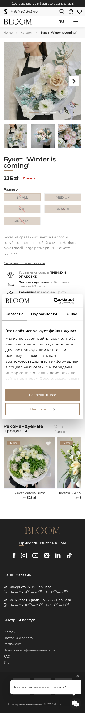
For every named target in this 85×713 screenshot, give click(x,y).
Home (8, 32)
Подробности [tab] (44, 314)
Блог (7, 662)
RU (61, 21)
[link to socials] (14, 555)
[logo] (18, 22)
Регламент (12, 644)
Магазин (11, 632)
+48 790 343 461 (25, 11)
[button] (75, 22)
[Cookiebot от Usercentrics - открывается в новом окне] (60, 301)
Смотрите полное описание (24, 263)
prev (11, 81)
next (74, 81)
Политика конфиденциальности (29, 650)
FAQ (7, 656)
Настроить (39, 409)
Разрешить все (42, 395)
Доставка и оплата (18, 638)
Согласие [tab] (14, 314)
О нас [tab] (72, 314)
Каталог (26, 32)
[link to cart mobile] (72, 11)
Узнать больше (61, 429)
